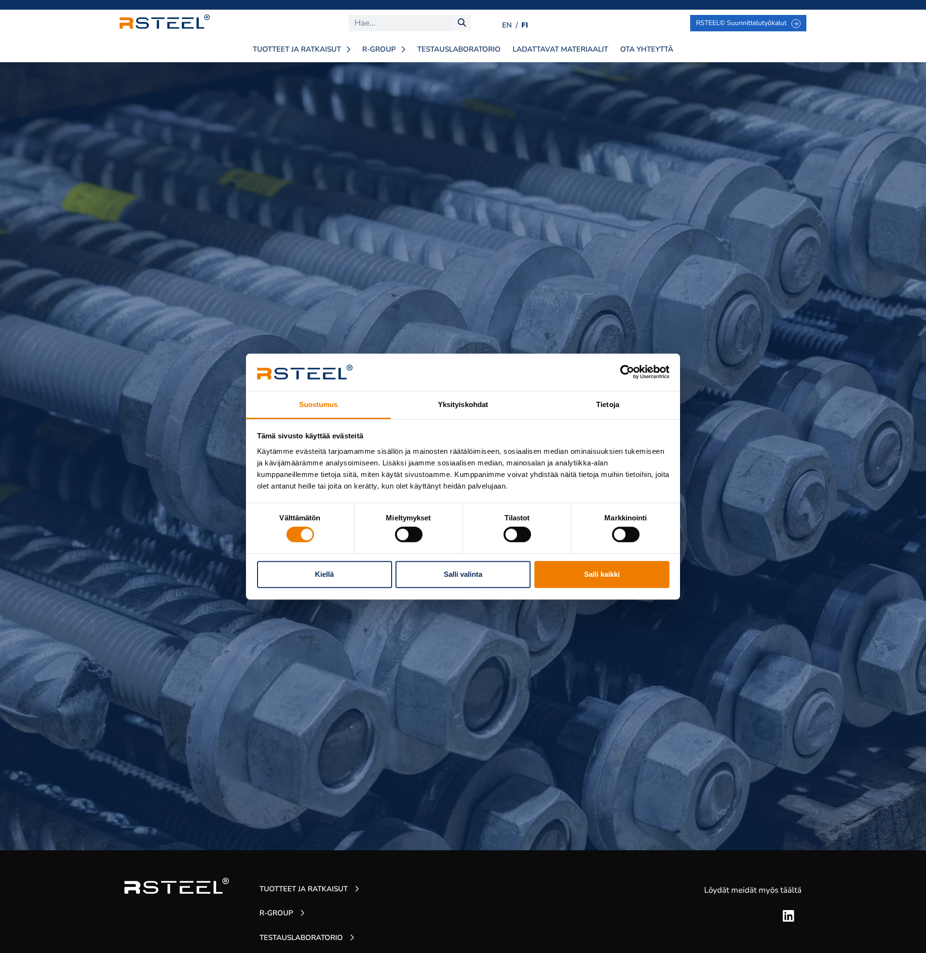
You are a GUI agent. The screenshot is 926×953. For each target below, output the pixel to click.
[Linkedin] (789, 916)
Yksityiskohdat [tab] (463, 404)
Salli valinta (463, 574)
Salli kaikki (602, 574)
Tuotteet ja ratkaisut (297, 49)
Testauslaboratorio (459, 49)
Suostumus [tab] (318, 404)
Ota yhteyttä (646, 49)
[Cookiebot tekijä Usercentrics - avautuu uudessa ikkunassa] (627, 372)
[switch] (408, 534)
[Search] (461, 23)
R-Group (379, 49)
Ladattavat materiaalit (560, 49)
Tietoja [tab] (607, 404)
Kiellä (324, 574)
